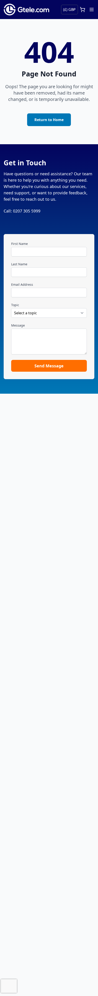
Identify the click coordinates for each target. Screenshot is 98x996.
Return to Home (49, 119)
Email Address (22, 284)
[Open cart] (82, 9)
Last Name (19, 264)
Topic (15, 305)
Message (18, 325)
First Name (19, 244)
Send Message (49, 366)
